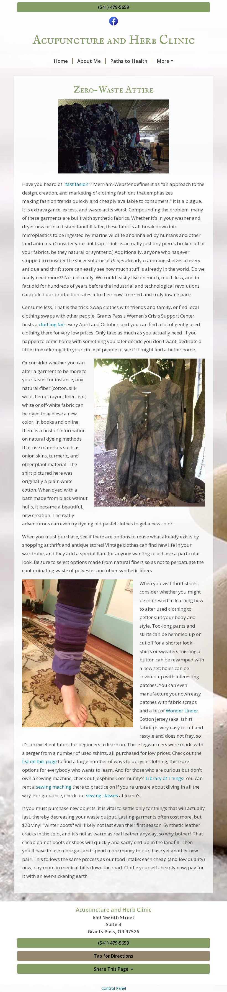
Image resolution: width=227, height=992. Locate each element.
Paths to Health (128, 61)
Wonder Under (182, 710)
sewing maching (53, 787)
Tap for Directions (113, 956)
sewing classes (102, 795)
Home (61, 61)
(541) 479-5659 (113, 7)
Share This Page (112, 969)
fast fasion (76, 184)
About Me (89, 61)
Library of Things (164, 778)
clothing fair (52, 324)
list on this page (39, 761)
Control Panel (113, 988)
